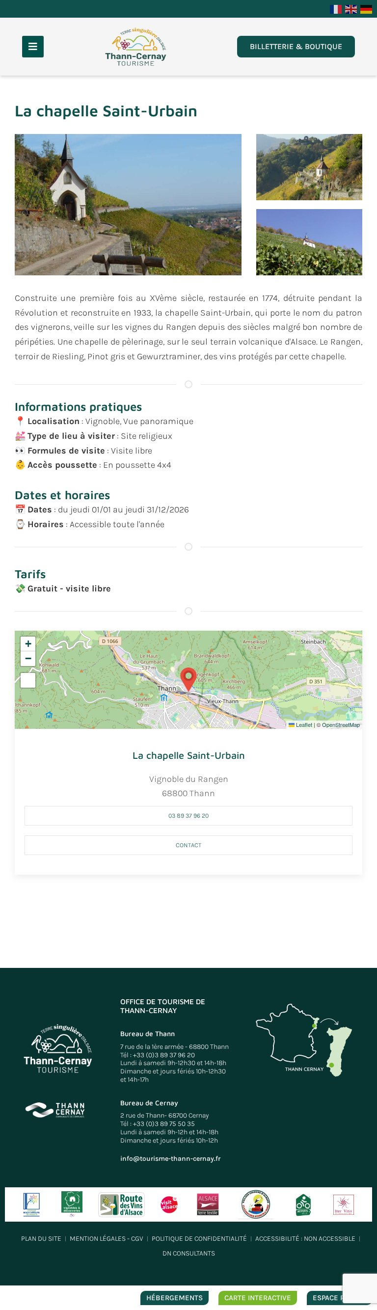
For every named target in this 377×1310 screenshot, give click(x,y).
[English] (351, 8)
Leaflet (303, 724)
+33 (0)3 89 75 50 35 (164, 1124)
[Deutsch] (366, 8)
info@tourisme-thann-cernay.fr (170, 1158)
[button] (128, 203)
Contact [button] (188, 845)
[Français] (336, 8)
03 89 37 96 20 (188, 815)
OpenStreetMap (341, 724)
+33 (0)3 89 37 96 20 (164, 1055)
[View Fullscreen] (28, 680)
